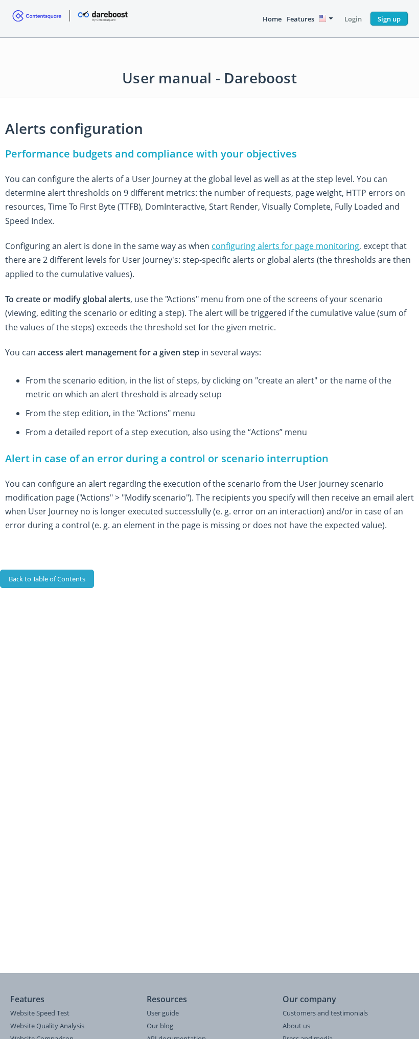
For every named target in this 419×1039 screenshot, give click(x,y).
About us (296, 1025)
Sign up (389, 19)
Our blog (160, 1025)
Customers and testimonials (325, 1013)
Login (353, 19)
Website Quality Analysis (47, 1025)
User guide (163, 1013)
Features (300, 19)
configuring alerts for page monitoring (285, 246)
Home (272, 19)
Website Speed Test (39, 1013)
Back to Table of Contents (47, 578)
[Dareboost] (70, 18)
